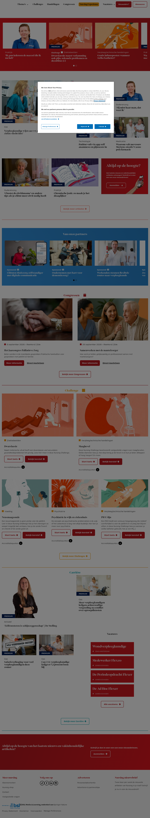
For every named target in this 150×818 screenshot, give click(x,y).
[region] (76, 107)
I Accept (101, 126)
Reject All (84, 126)
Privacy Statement (99, 101)
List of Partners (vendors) (49, 119)
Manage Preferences (49, 126)
